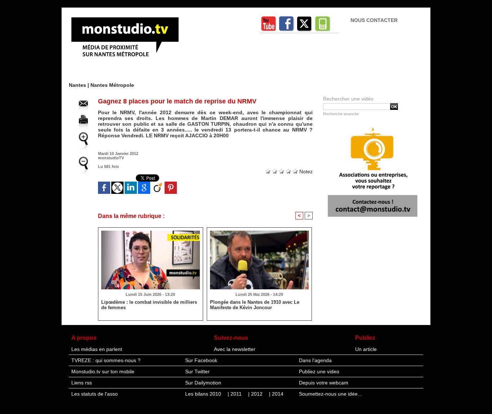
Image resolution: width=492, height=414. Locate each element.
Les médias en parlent (96, 349)
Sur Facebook (201, 360)
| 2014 (276, 394)
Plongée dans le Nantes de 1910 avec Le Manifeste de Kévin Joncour (254, 304)
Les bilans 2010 (204, 394)
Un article (366, 349)
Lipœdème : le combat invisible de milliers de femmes (149, 304)
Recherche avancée (341, 114)
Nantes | (79, 85)
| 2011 (235, 394)
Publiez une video (319, 371)
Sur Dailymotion (203, 383)
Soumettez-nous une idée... (330, 394)
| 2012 (256, 394)
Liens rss (81, 383)
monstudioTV (111, 158)
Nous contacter (374, 20)
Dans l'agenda (315, 360)
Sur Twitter (197, 371)
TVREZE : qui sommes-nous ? (105, 360)
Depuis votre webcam (323, 383)
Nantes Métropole (112, 85)
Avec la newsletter (234, 349)
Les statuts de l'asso (94, 394)
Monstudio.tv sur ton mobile (102, 371)
